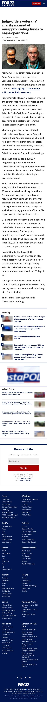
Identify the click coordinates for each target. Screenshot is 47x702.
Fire (3, 564)
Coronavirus (26, 580)
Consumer (5, 580)
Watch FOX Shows (28, 564)
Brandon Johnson (28, 539)
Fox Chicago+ (26, 556)
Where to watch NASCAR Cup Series (29, 640)
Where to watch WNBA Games (30, 661)
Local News (6, 499)
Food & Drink (26, 559)
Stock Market (6, 596)
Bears (4, 551)
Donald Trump (27, 534)
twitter (25, 677)
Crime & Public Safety (9, 507)
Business (5, 578)
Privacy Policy (26, 478)
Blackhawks (6, 553)
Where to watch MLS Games (29, 665)
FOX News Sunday (8, 517)
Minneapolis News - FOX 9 (29, 615)
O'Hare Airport (7, 537)
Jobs (3, 586)
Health (25, 574)
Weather (26, 496)
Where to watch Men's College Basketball (30, 649)
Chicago (15, 37)
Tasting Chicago (7, 613)
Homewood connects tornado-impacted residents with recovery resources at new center (16, 423)
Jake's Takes (26, 551)
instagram (21, 677)
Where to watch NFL (29, 629)
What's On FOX (27, 553)
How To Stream (7, 627)
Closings (25, 504)
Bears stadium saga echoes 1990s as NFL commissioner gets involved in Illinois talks (29, 347)
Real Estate (6, 591)
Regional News (29, 602)
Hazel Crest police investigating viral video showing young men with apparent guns (29, 328)
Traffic (5, 523)
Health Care (26, 588)
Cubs (3, 559)
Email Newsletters (8, 632)
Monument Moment (9, 615)
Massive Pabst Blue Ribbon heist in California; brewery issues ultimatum (17, 393)
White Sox (5, 561)
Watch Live (36, 3)
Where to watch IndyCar (27, 645)
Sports (5, 547)
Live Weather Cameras (30, 499)
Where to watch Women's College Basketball (28, 655)
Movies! (24, 561)
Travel (4, 529)
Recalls (24, 591)
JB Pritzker (25, 537)
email (29, 677)
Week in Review (7, 608)
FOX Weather (26, 515)
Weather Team (27, 507)
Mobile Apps (6, 629)
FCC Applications (8, 650)
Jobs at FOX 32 (7, 643)
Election (24, 526)
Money (5, 574)
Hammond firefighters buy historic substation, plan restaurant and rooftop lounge (28, 357)
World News (6, 504)
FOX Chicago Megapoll (10, 515)
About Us (6, 623)
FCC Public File (7, 648)
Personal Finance (8, 588)
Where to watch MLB (29, 637)
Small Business (7, 594)
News (4, 496)
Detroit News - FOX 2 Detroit (29, 611)
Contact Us (6, 635)
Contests (5, 637)
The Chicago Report (29, 531)
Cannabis (25, 583)
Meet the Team (7, 640)
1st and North (7, 605)
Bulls (3, 556)
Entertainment (29, 547)
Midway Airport (7, 539)
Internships (6, 645)
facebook (17, 677)
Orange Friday (7, 618)
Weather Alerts (27, 502)
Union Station (6, 542)
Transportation (7, 526)
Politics (25, 523)
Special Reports (7, 512)
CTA (3, 531)
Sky (3, 566)
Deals (4, 583)
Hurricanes (25, 512)
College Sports (7, 569)
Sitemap (5, 653)
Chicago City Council (29, 542)
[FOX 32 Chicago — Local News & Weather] (8, 3)
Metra (4, 534)
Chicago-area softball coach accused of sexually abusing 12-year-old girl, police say (17, 403)
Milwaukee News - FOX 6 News (30, 606)
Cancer (24, 578)
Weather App (26, 510)
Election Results (27, 529)
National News (7, 502)
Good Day (5, 510)
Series (5, 602)
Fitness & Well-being (29, 586)
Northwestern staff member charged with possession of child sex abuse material (29, 319)
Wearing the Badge (8, 610)
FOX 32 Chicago (6, 37)
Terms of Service (25, 480)
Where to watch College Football (27, 633)
